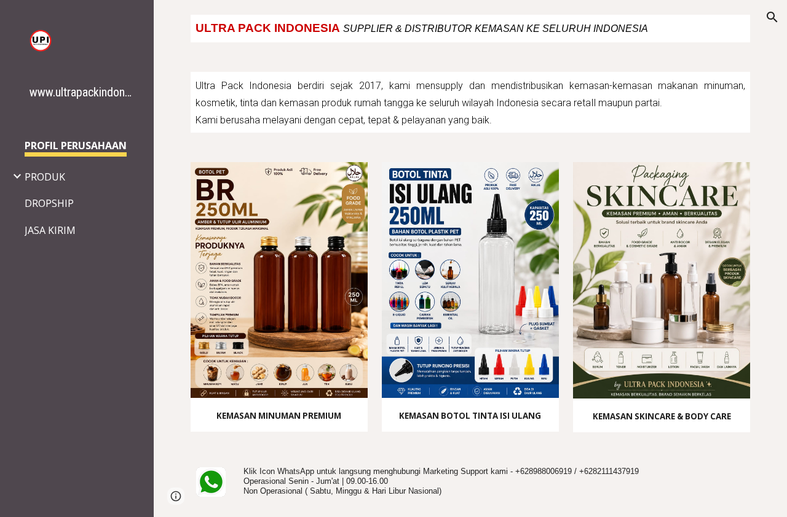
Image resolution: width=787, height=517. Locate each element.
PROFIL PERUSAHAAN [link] (76, 145)
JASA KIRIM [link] (50, 230)
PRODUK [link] (45, 177)
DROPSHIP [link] (49, 203)
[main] (471, 28)
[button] (772, 17)
